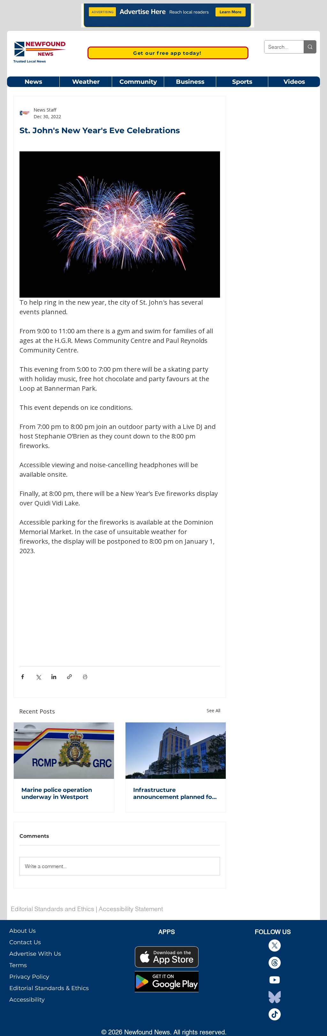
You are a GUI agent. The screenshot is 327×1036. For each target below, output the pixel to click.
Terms (18, 965)
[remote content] (120, 603)
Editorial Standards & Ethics (49, 988)
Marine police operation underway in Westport (56, 793)
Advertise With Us (35, 953)
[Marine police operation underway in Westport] (64, 750)
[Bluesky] (275, 997)
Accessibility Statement (131, 909)
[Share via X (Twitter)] (38, 677)
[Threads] (275, 963)
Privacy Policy (29, 976)
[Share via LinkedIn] (54, 677)
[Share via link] (69, 677)
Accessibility (27, 999)
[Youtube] (275, 980)
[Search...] (310, 46)
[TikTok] (275, 1014)
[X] (275, 945)
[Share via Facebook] (22, 677)
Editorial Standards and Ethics (52, 909)
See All (213, 710)
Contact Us (25, 942)
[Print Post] (85, 677)
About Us (22, 930)
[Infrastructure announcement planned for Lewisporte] (175, 750)
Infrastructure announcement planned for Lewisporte (174, 793)
